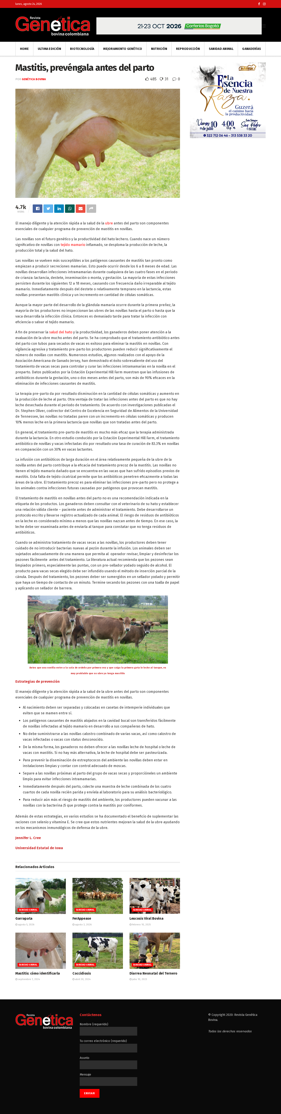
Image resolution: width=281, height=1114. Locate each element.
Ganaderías (251, 49)
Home (24, 49)
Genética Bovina (34, 79)
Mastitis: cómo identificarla (37, 973)
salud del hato (60, 332)
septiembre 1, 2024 (28, 979)
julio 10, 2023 (139, 979)
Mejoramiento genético (122, 49)
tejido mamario (73, 245)
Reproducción (188, 49)
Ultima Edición (49, 49)
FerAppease (81, 918)
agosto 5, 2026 (25, 924)
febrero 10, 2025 (141, 924)
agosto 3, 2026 (83, 924)
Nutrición (159, 49)
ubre (109, 223)
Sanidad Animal (221, 49)
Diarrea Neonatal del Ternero (153, 973)
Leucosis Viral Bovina (146, 918)
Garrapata (23, 918)
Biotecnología (82, 49)
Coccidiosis (81, 973)
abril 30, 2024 (82, 979)
